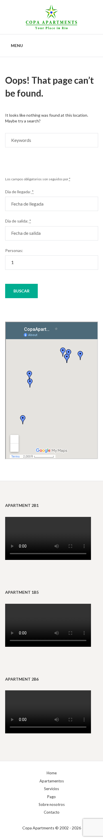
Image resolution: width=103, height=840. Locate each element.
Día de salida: (18, 220)
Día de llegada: (19, 191)
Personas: (14, 250)
